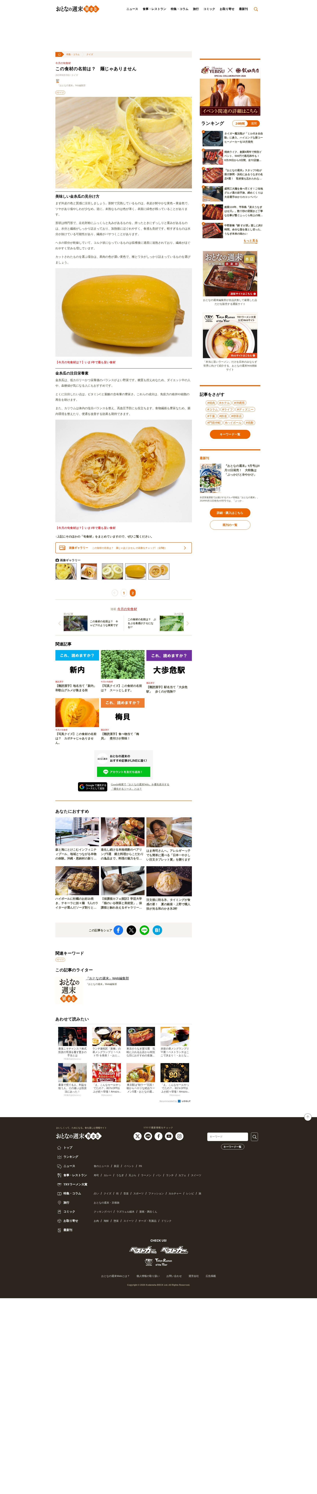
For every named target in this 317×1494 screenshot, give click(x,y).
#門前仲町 (214, 422)
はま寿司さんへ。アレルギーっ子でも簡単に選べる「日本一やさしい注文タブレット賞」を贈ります (168, 855)
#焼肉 (211, 403)
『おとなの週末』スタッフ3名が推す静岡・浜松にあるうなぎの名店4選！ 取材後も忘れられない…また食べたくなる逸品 (243, 175)
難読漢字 (59, 682)
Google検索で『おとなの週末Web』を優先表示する (140, 784)
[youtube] (169, 1136)
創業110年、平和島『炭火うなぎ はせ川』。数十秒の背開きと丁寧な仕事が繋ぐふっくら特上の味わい (243, 211)
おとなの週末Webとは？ (115, 1276)
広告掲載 (211, 1276)
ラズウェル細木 (125, 1211)
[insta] (179, 1136)
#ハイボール (233, 422)
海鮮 (106, 1221)
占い (96, 1193)
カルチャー (175, 1193)
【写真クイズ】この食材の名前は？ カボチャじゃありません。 (75, 738)
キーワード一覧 (232, 1146)
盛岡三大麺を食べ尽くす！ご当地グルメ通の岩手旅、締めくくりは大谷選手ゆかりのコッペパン (243, 192)
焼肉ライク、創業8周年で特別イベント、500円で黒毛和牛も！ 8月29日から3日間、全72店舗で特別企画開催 (243, 156)
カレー (107, 1175)
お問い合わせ (174, 1276)
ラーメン (146, 1175)
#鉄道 (223, 416)
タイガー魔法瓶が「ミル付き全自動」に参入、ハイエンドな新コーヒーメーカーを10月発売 (243, 137)
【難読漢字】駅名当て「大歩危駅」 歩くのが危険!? (166, 689)
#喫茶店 (236, 416)
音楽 (126, 1193)
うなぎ (120, 1175)
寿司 (96, 1175)
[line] (148, 1136)
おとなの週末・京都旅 (106, 1202)
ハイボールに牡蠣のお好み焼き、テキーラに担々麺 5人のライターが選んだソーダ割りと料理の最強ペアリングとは (76, 903)
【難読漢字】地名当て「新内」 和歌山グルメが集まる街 (77, 688)
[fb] (159, 1136)
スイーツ (196, 1175)
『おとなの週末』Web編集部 (71, 85)
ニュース (132, 8)
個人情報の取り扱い (148, 1276)
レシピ (190, 1193)
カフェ (182, 1175)
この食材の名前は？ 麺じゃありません (96, 68)
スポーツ (138, 1193)
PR (140, 1166)
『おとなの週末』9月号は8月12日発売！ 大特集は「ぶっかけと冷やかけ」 (242, 470)
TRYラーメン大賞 (75, 1184)
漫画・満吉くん (148, 1211)
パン (158, 1175)
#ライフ (227, 409)
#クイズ (60, 92)
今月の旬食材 (63, 63)
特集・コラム (179, 8)
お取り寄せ (227, 8)
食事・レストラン (154, 8)
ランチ (170, 1175)
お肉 (96, 1221)
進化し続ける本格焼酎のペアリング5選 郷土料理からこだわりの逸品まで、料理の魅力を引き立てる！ (122, 854)
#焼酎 (250, 422)
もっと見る (250, 240)
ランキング (70, 1156)
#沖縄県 (239, 403)
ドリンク (166, 1221)
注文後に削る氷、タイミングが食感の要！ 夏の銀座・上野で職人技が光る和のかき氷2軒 (168, 904)
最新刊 (243, 8)
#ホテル (224, 403)
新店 (116, 1166)
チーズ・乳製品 (147, 1221)
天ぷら (132, 1175)
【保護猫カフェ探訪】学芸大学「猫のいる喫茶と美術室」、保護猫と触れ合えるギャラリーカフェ (121, 903)
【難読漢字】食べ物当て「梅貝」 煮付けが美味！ (120, 736)
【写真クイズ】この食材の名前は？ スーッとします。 (121, 688)
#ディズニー (245, 409)
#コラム (212, 409)
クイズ (89, 54)
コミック (209, 8)
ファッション (156, 1193)
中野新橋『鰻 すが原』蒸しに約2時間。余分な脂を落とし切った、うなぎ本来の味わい (243, 229)
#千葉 (211, 416)
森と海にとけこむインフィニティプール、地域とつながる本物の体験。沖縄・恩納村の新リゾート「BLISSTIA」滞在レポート (76, 854)
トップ (67, 1147)
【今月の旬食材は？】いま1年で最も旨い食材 (85, 362)
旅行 (196, 8)
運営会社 (194, 1276)
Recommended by (168, 1101)
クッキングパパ (103, 1211)
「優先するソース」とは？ (126, 789)
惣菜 (116, 1221)
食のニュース (101, 1166)
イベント (129, 1166)
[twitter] (138, 1136)
